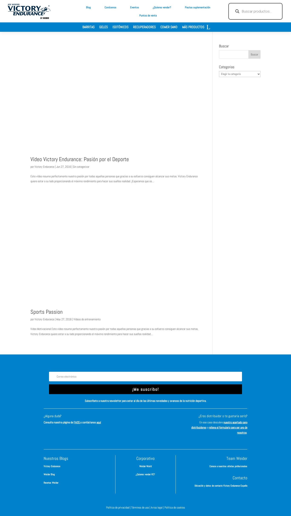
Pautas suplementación (197, 7)
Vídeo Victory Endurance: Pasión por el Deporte (79, 159)
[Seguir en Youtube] (164, 420)
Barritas (88, 27)
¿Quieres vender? (162, 7)
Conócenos (110, 7)
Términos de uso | (141, 507)
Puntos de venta (148, 15)
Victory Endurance (44, 167)
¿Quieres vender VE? (145, 474)
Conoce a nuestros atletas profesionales (228, 466)
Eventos (134, 7)
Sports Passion (46, 311)
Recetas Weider (51, 482)
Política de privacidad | (118, 507)
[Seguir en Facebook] (126, 420)
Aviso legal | (157, 507)
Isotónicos (120, 27)
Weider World (145, 466)
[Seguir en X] (151, 420)
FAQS (77, 422)
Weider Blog (49, 474)
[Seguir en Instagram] (139, 420)
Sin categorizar (81, 167)
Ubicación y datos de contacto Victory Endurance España (220, 485)
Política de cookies (174, 507)
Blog (88, 7)
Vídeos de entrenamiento (87, 319)
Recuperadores (144, 27)
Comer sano (168, 27)
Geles (103, 27)
